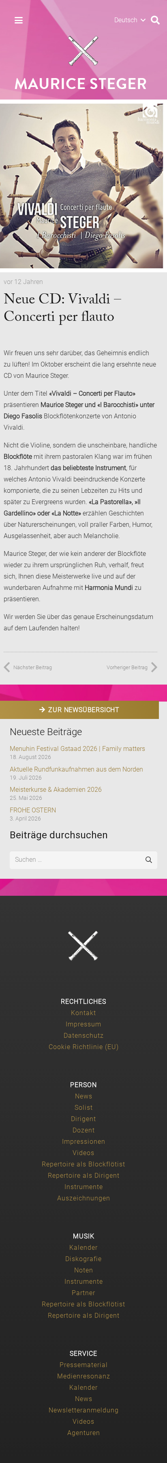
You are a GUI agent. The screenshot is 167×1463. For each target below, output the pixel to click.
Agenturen (83, 1433)
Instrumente (83, 1187)
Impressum (83, 1024)
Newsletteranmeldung (84, 1410)
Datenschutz (84, 1035)
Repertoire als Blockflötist (83, 1164)
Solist (84, 1107)
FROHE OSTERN (33, 810)
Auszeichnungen (83, 1198)
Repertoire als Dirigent (84, 1175)
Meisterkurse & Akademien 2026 (56, 789)
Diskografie (83, 1259)
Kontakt (83, 1013)
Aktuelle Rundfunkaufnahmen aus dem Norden (76, 769)
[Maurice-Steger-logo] (83, 51)
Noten (83, 1270)
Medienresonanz (83, 1376)
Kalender (83, 1247)
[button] (18, 20)
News (83, 1096)
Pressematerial (84, 1365)
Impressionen (83, 1141)
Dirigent (83, 1119)
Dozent (84, 1130)
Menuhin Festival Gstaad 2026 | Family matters (77, 749)
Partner (83, 1293)
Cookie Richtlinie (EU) (84, 1047)
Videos (83, 1153)
